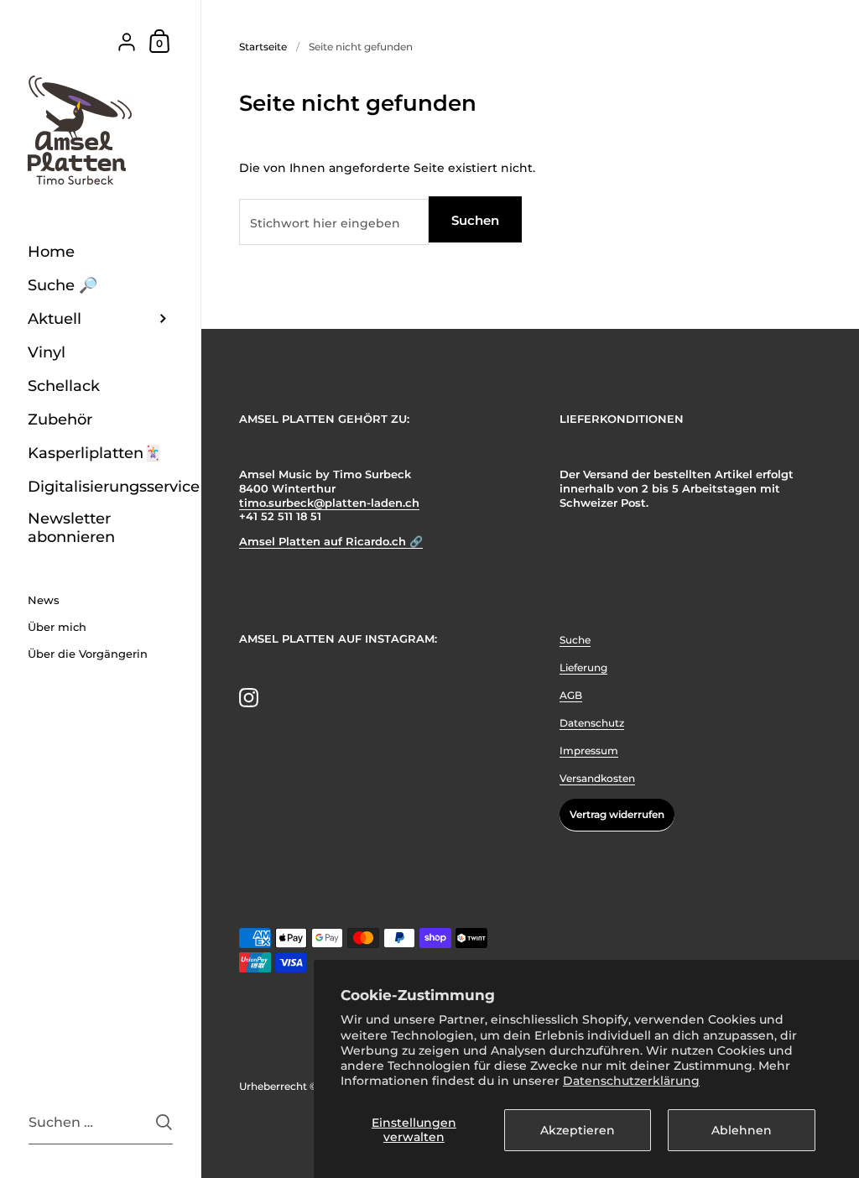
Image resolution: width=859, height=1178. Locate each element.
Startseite (263, 46)
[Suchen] (164, 1122)
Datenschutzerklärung (631, 1080)
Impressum (589, 750)
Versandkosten (597, 778)
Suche (575, 639)
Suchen (475, 220)
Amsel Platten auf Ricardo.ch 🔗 (331, 541)
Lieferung (583, 667)
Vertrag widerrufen (617, 814)
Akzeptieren (577, 1130)
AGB (571, 695)
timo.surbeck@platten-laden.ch (329, 503)
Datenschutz (592, 723)
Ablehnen (741, 1130)
